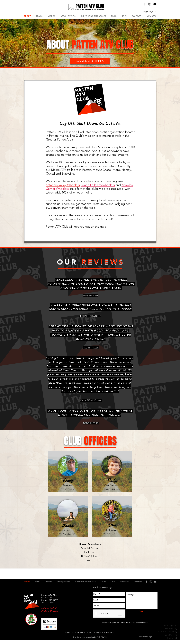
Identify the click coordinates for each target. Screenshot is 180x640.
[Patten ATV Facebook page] (146, 581)
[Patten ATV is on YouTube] (155, 4)
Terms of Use (98, 632)
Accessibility (110, 632)
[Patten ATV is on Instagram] (149, 4)
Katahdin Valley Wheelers (63, 185)
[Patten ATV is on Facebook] (144, 4)
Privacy (88, 632)
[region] (68, 471)
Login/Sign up (149, 11)
